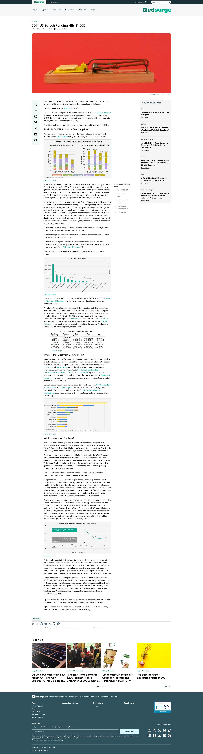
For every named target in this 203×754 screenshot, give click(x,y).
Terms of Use (131, 736)
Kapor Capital (66, 387)
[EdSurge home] (39, 2)
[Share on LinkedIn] (35, 134)
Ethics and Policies (38, 714)
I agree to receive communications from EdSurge (49, 740)
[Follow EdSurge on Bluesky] (164, 730)
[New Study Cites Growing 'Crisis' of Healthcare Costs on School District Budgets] (155, 163)
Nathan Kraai (145, 200)
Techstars (48, 367)
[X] (50, 623)
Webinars (82, 10)
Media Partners (37, 717)
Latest (95, 706)
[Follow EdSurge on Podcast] (169, 735)
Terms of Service (46, 747)
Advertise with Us (70, 703)
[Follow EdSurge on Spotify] (164, 735)
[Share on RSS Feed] (35, 104)
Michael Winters (49, 29)
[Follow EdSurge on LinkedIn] (149, 735)
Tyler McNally (37, 29)
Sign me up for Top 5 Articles (66, 727)
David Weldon (145, 168)
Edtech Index (62, 136)
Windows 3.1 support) (72, 247)
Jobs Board (129, 703)
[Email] (37, 623)
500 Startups (61, 367)
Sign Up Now (129, 731)
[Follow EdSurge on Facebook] (154, 735)
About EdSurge (37, 706)
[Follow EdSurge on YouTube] (159, 735)
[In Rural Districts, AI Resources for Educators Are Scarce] (155, 179)
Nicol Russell (144, 132)
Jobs (93, 10)
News (35, 10)
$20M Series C (73, 318)
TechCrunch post (103, 112)
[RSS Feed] (33, 623)
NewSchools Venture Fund (88, 370)
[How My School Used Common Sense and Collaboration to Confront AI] (155, 145)
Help (54, 747)
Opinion (45, 10)
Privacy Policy (36, 738)
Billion (67, 108)
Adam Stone (144, 117)
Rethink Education (64, 372)
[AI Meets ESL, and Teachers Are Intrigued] (155, 113)
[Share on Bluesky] (35, 122)
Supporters (36, 712)
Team (34, 709)
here (75, 628)
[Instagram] (41, 623)
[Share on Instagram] (35, 116)
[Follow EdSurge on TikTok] (169, 730)
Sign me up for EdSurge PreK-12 (43, 727)
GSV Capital (101, 384)
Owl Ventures (82, 372)
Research (69, 10)
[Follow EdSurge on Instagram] (154, 730)
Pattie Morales (145, 150)
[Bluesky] (45, 623)
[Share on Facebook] (35, 140)
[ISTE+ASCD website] (53, 2)
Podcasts (57, 10)
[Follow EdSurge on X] (159, 730)
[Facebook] (58, 623)
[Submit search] (169, 2)
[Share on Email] (35, 110)
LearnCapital (49, 372)
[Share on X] (35, 128)
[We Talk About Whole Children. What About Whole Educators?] (155, 129)
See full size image (50, 180)
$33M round (102, 318)
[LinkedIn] (54, 623)
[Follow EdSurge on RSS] (149, 730)
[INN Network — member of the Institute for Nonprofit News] (162, 707)
